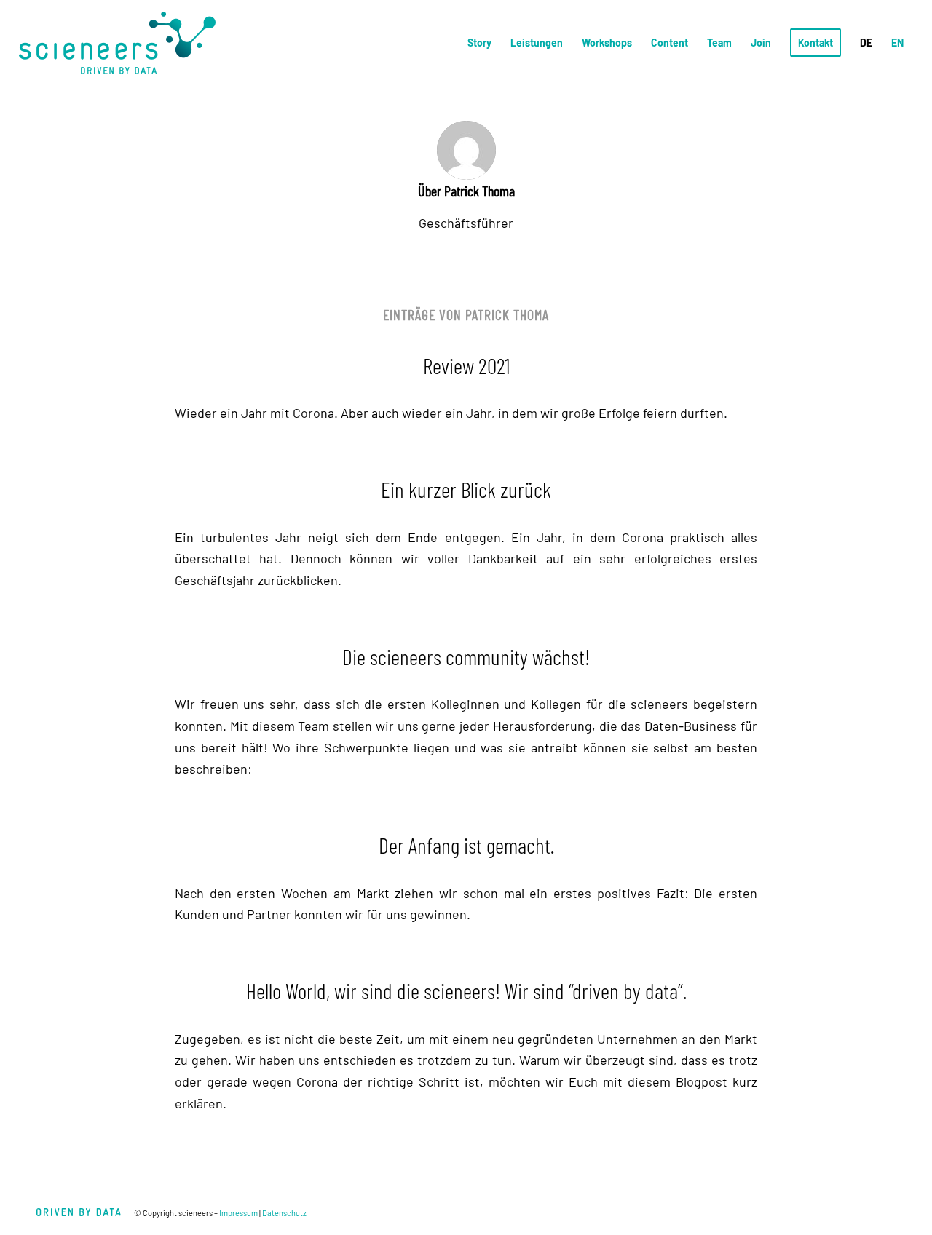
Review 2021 (466, 365)
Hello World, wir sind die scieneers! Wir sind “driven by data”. (466, 990)
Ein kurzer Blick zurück (466, 489)
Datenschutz (284, 1213)
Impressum (238, 1213)
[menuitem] (479, 43)
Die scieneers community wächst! (466, 656)
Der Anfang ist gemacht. (466, 845)
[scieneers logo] (117, 43)
